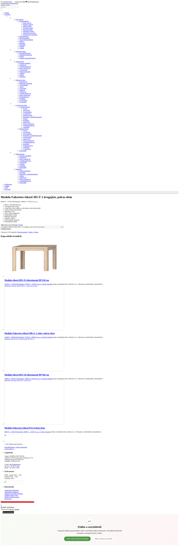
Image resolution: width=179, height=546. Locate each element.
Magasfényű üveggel (29, 33)
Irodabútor (19, 169)
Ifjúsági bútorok (24, 129)
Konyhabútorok (24, 21)
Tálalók (21, 48)
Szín (2, 225)
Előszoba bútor (20, 154)
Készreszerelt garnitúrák (30, 35)
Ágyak (21, 87)
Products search (5, 5)
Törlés (21, 225)
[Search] (1, 8)
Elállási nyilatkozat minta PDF (103, 539)
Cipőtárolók (22, 162)
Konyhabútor (19, 19)
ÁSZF (6, 188)
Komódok (22, 77)
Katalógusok (8, 184)
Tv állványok (23, 70)
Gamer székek (27, 137)
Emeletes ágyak (27, 115)
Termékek (7, 14)
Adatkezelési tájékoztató (11, 490)
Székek (21, 41)
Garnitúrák (26, 127)
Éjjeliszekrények (24, 97)
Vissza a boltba (14, 509)
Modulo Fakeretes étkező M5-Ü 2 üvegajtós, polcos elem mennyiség (23, 227)
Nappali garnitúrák (24, 63)
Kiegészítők (22, 102)
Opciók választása (47, 284)
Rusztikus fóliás (27, 29)
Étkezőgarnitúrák (24, 38)
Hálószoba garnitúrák (25, 83)
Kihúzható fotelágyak (25, 55)
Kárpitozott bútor (21, 51)
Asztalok (22, 73)
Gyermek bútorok (24, 107)
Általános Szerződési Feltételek (13, 494)
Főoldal (6, 13)
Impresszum (8, 499)
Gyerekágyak (27, 114)
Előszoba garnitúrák (25, 156)
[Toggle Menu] (1, 10)
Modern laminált (28, 24)
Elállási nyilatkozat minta (11, 497)
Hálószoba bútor (20, 80)
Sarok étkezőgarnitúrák (26, 40)
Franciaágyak (23, 82)
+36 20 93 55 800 (20, 2)
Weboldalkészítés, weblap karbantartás (15, 447)
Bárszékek (22, 45)
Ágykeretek (22, 88)
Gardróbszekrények (25, 66)
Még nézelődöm (8, 512)
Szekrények (22, 65)
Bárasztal (22, 43)
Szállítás (6, 186)
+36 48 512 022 (7, 2)
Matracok (22, 90)
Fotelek (21, 56)
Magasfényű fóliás (28, 31)
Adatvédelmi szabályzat (11, 492)
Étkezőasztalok (23, 36)
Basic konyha (27, 23)
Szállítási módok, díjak (11, 495)
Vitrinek (21, 46)
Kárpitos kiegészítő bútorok (27, 58)
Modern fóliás (27, 26)
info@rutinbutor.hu (33, 2)
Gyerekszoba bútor (21, 105)
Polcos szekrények (24, 68)
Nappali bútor (20, 61)
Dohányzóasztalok (24, 72)
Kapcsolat (7, 189)
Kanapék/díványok (25, 53)
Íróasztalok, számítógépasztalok (32, 117)
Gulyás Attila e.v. (9, 449)
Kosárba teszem (5, 229)
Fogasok (21, 164)
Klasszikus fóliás (28, 28)
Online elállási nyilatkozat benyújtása (77, 538)
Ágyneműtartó (23, 85)
